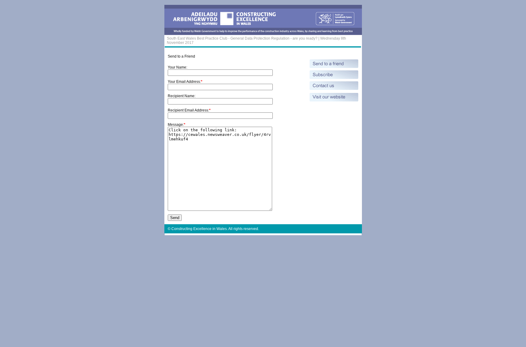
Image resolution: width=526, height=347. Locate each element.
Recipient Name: (181, 96)
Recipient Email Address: (188, 110)
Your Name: (177, 67)
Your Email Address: (184, 82)
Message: (176, 124)
